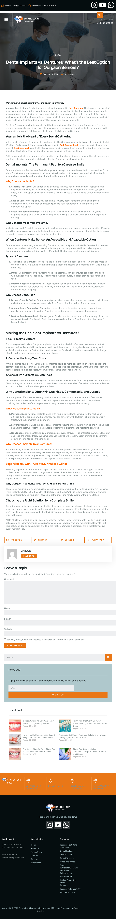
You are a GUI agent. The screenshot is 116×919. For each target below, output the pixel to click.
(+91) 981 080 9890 (15, 847)
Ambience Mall (21, 148)
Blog (58, 55)
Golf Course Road (69, 145)
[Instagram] (94, 5)
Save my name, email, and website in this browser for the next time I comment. (46, 639)
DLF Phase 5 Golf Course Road (33, 787)
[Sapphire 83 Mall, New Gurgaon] (73, 780)
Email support (10, 854)
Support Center (11, 844)
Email (7, 618)
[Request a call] (100, 15)
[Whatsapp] (111, 5)
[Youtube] (102, 5)
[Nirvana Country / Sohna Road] (95, 780)
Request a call (106, 20)
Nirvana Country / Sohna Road (101, 787)
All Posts (28, 556)
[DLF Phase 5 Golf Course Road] (28, 780)
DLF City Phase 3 (55, 785)
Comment (10, 579)
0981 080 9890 (105, 22)
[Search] (108, 657)
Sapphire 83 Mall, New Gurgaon (78, 787)
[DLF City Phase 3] (50, 780)
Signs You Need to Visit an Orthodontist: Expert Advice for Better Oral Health (89, 751)
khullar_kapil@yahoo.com (13, 857)
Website (8, 629)
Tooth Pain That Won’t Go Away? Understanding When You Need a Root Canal (90, 723)
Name (8, 608)
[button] (6, 19)
